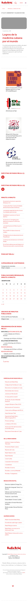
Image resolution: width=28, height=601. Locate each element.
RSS (14, 593)
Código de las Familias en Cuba (13, 385)
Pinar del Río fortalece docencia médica (11, 231)
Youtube (5, 586)
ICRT (24, 572)
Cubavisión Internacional (11, 462)
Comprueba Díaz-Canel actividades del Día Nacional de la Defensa (12, 206)
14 (17, 293)
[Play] (3, 177)
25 (6, 299)
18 (6, 296)
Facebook (12, 580)
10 (3, 293)
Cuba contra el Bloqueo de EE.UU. (14, 410)
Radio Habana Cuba (10, 453)
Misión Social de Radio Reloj (12, 519)
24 (3, 299)
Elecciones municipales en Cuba (13, 388)
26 (10, 299)
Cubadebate (8, 464)
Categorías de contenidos (8, 266)
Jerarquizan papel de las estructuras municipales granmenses (13, 211)
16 (24, 293)
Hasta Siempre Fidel (10, 413)
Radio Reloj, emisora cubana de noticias (17, 554)
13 (13, 293)
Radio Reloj (7, 2)
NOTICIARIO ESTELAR (14, 331)
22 (21, 296)
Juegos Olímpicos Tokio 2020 (13, 404)
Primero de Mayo (9, 421)
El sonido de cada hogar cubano (13, 522)
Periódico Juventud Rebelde (12, 470)
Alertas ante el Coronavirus (12, 407)
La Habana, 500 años (10, 424)
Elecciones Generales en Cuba (13, 431)
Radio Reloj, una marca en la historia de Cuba (12, 529)
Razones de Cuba (9, 450)
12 (10, 293)
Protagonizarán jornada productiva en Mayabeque (13, 236)
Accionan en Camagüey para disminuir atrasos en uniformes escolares (11, 221)
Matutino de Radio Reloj (11, 382)
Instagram (23, 580)
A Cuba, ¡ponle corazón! (11, 397)
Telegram (13, 586)
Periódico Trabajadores (11, 473)
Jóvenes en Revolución (11, 394)
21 (17, 296)
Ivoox (23, 586)
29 (21, 299)
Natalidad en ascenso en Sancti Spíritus (11, 216)
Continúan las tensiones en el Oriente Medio (13, 240)
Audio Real (6, 361)
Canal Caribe (8, 459)
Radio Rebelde (9, 456)
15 (21, 293)
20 (14, 296)
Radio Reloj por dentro (11, 525)
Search (15, 3)
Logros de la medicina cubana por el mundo (12, 38)
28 (17, 299)
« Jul (2, 304)
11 (6, 293)
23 (25, 296)
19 (10, 296)
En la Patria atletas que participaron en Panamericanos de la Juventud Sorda (13, 245)
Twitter (6, 580)
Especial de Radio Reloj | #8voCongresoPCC (11, 417)
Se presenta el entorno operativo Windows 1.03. (12, 202)
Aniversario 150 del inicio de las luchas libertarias (13, 427)
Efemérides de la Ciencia (11, 391)
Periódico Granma (10, 467)
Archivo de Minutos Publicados (9, 317)
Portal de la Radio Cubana (12, 447)
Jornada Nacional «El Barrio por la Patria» (12, 226)
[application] (2, 177)
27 (14, 299)
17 (3, 296)
